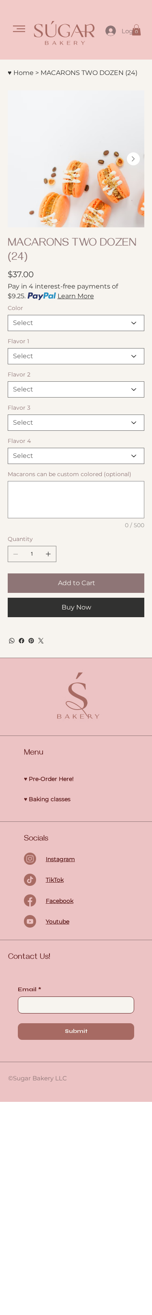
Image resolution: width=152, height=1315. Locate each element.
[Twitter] (41, 641)
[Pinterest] (31, 641)
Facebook (59, 900)
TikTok (55, 879)
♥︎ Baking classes (47, 799)
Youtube (57, 921)
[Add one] (48, 554)
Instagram (60, 859)
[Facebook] (21, 641)
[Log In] (110, 30)
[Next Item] (133, 158)
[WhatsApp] (12, 641)
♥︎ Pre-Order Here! (49, 779)
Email (29, 989)
